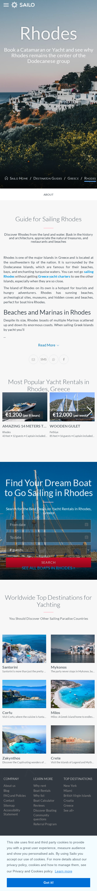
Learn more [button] (63, 871)
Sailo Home (18, 178)
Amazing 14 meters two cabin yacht (24, 426)
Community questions (41, 817)
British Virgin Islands (77, 795)
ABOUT (48, 194)
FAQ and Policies (15, 795)
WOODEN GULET (65, 426)
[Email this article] (33, 359)
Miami (68, 790)
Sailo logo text (31, 4)
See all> (69, 810)
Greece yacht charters (54, 276)
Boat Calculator (43, 800)
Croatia (69, 800)
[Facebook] (64, 359)
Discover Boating (45, 810)
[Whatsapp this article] (53, 359)
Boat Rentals (42, 790)
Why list (38, 795)
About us (10, 786)
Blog (6, 790)
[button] (89, 411)
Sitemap (9, 805)
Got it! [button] (49, 882)
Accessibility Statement (12, 812)
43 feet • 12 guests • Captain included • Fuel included (32, 435)
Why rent (39, 786)
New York (70, 786)
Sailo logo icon (14, 4)
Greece (73, 178)
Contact (9, 800)
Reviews (39, 805)
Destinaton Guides (47, 178)
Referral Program (45, 824)
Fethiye (54, 432)
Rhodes (90, 178)
